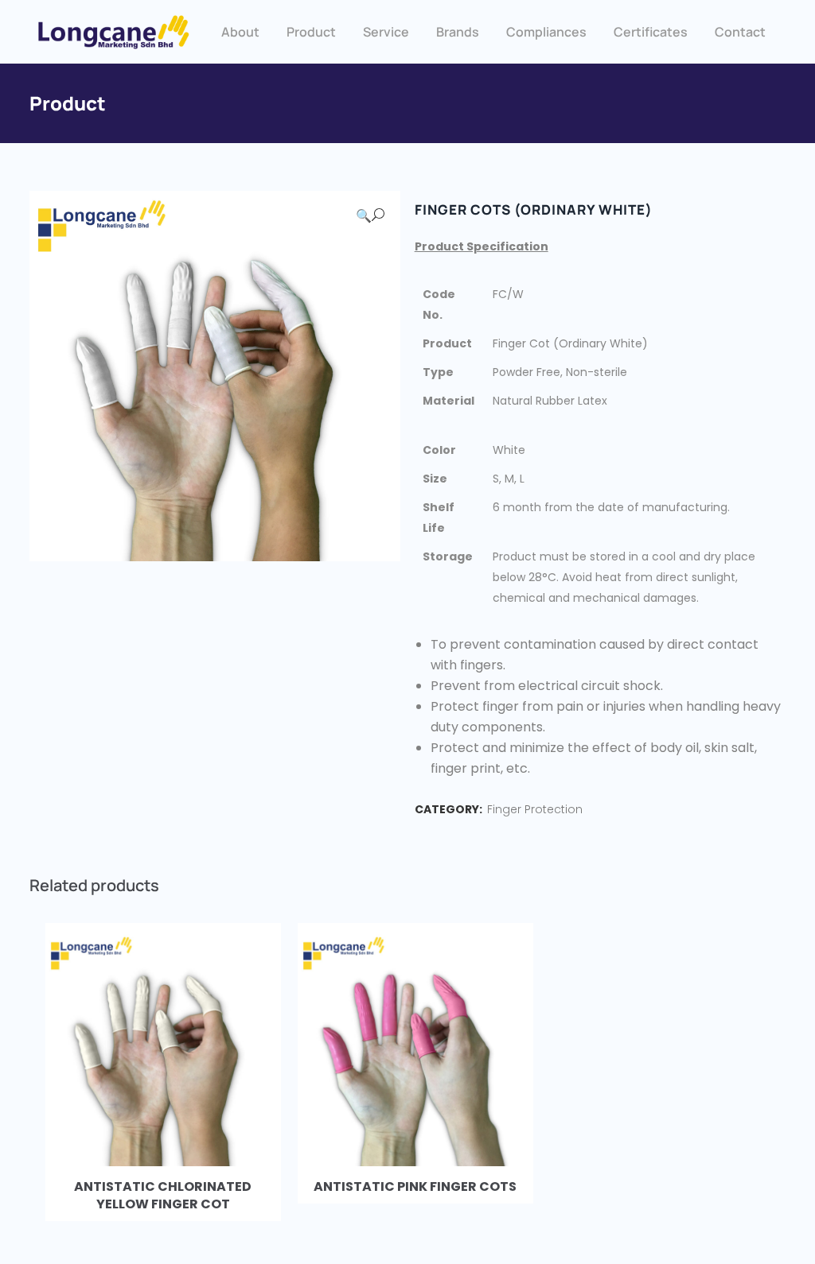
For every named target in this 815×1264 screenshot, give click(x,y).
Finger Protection (535, 809)
